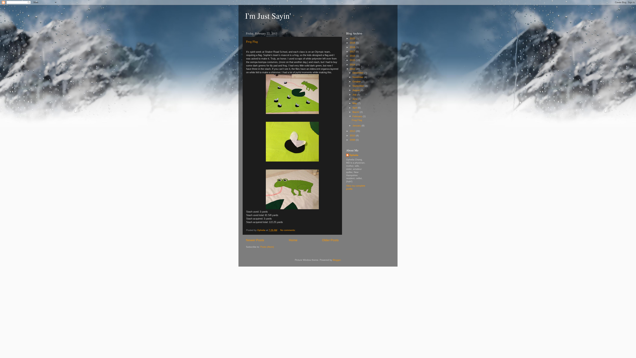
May (355, 103)
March (356, 112)
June (355, 99)
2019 (353, 43)
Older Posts (330, 240)
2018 (353, 47)
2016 (353, 56)
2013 (353, 69)
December (358, 73)
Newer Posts (255, 240)
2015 (353, 60)
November (358, 77)
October (357, 81)
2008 (353, 140)
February (357, 116)
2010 (353, 135)
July (354, 94)
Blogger (337, 260)
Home (293, 240)
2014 (353, 64)
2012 (353, 131)
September (358, 86)
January (357, 125)
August (356, 90)
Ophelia (353, 155)
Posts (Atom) (267, 247)
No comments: (288, 230)
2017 (353, 51)
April (355, 108)
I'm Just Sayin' (268, 15)
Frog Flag (252, 41)
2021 (353, 38)
